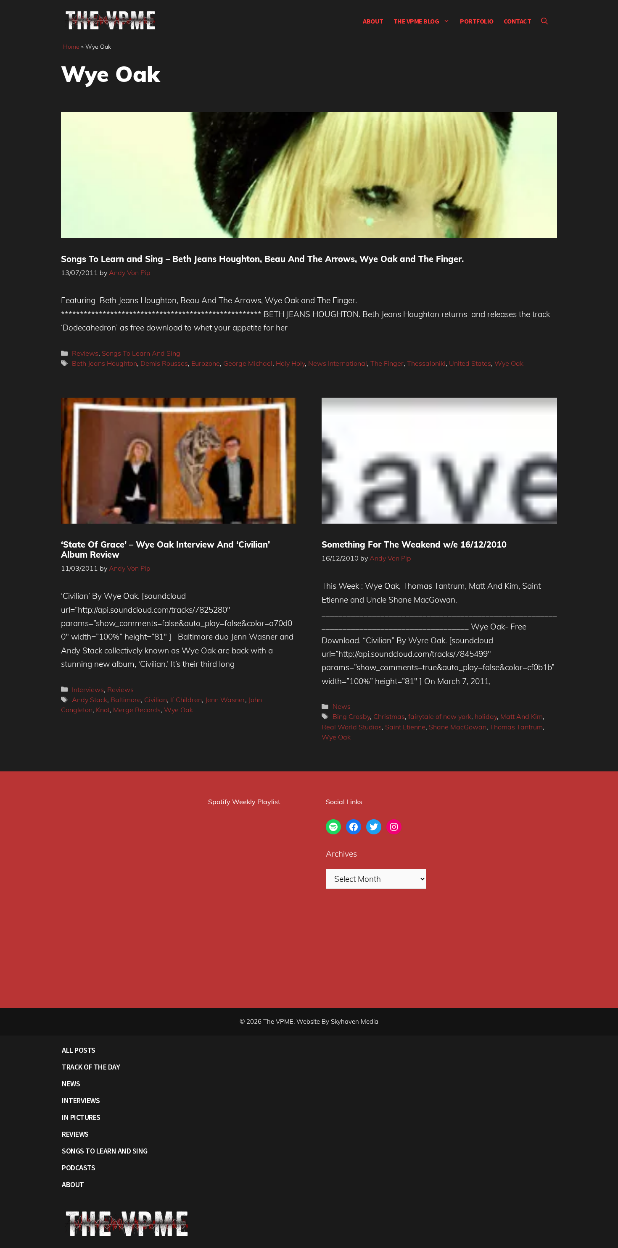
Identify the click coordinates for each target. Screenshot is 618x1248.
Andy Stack (89, 699)
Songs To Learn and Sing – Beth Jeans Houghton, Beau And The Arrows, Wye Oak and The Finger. (262, 259)
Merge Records (137, 709)
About (373, 21)
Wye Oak (508, 363)
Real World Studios (352, 727)
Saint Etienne (405, 727)
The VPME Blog (416, 21)
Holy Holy (290, 363)
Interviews (88, 689)
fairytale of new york (439, 716)
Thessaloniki (426, 363)
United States (470, 363)
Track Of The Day (91, 1067)
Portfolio (477, 21)
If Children (186, 699)
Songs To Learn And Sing (141, 353)
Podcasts (78, 1167)
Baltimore (126, 699)
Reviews (85, 353)
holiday (486, 716)
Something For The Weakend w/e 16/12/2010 (414, 544)
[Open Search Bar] (544, 21)
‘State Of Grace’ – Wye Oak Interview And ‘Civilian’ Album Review (165, 549)
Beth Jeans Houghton (104, 363)
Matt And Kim (521, 716)
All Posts (78, 1050)
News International (337, 363)
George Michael (247, 363)
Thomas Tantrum (516, 727)
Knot (103, 709)
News (342, 706)
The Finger (387, 363)
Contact (517, 21)
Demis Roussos (164, 363)
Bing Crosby (351, 716)
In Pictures (81, 1117)
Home (71, 46)
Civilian (155, 699)
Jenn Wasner (225, 699)
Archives (341, 854)
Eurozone (205, 363)
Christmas (389, 716)
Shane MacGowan (457, 727)
